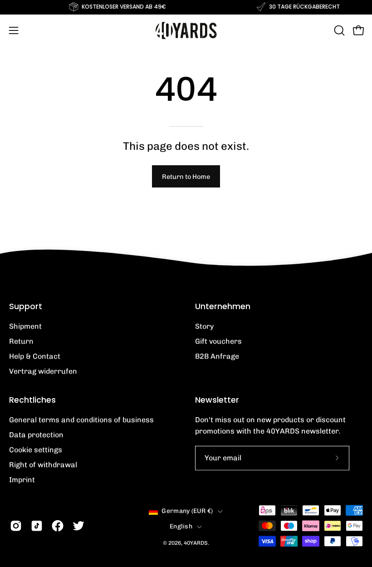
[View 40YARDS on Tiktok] (37, 525)
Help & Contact (34, 356)
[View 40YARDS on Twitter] (78, 525)
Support (25, 306)
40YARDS (196, 543)
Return (21, 341)
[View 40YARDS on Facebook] (57, 525)
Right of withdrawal (43, 464)
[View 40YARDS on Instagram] (16, 525)
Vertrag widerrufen (43, 371)
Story (204, 326)
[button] (338, 30)
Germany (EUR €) (187, 511)
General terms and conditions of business (81, 419)
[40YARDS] (186, 30)
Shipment (25, 326)
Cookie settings (35, 449)
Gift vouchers (218, 341)
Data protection (36, 434)
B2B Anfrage (217, 356)
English (181, 526)
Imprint (22, 479)
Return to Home (186, 177)
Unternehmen (222, 306)
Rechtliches (32, 400)
